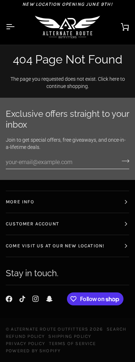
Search (116, 329)
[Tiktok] (22, 299)
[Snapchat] (49, 299)
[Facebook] (9, 299)
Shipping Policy (69, 336)
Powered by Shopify (33, 350)
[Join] (123, 161)
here (114, 79)
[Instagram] (35, 299)
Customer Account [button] (32, 223)
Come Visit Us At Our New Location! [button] (55, 245)
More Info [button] (20, 201)
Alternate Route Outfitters (49, 329)
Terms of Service (72, 343)
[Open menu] (16, 27)
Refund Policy (25, 336)
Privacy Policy (25, 343)
